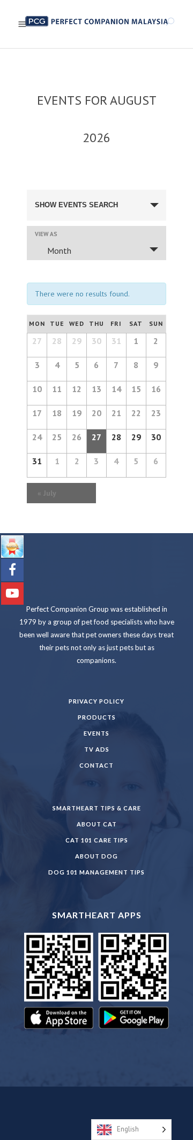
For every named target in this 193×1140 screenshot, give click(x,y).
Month (59, 250)
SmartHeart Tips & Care (97, 808)
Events (96, 733)
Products (97, 717)
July (47, 493)
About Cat (97, 824)
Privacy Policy (96, 701)
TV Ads (96, 749)
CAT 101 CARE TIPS (96, 840)
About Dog (96, 856)
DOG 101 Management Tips (96, 872)
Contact (96, 765)
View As (46, 234)
